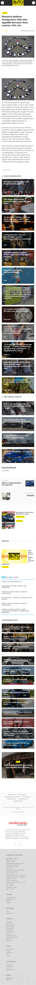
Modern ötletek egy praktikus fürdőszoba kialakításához (14, 604)
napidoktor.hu (10, 930)
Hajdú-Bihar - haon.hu (12, 872)
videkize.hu (9, 939)
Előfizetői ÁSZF (23, 799)
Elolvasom (5, 566)
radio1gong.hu (10, 978)
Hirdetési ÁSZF (11, 799)
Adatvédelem (27, 797)
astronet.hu (9, 921)
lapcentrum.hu (10, 969)
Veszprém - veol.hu (11, 887)
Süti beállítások (18, 801)
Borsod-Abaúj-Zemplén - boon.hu (15, 863)
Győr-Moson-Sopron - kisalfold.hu (15, 870)
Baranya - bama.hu (11, 859)
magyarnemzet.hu (11, 897)
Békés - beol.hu (10, 861)
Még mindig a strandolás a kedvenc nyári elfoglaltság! (14, 586)
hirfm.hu (8, 980)
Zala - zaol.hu (10, 889)
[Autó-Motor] (18, 3)
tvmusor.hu (9, 940)
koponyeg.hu (9, 966)
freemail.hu (9, 964)
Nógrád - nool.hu (10, 878)
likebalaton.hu (10, 928)
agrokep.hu (9, 913)
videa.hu (8, 968)
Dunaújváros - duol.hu (12, 866)
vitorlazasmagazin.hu (12, 937)
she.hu (8, 956)
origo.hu (8, 902)
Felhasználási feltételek (12, 797)
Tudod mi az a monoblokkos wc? (11, 581)
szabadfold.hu (10, 899)
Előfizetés (19, 520)
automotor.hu (9, 923)
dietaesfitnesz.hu (10, 935)
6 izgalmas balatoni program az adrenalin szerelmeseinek (14, 592)
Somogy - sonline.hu (11, 880)
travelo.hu (9, 933)
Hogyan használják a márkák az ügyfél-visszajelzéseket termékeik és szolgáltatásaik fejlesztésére (15, 611)
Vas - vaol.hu (9, 885)
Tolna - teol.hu (10, 884)
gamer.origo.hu (10, 926)
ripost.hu (8, 951)
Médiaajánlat (22, 794)
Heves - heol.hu (10, 873)
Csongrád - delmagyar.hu (13, 865)
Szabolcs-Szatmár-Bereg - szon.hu (15, 882)
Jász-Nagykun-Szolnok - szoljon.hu (16, 875)
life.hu (7, 954)
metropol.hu (9, 952)
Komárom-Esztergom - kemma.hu (15, 877)
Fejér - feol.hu (10, 868)
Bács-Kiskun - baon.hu (12, 858)
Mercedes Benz (6, 169)
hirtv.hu (8, 901)
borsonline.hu (10, 949)
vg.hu (7, 911)
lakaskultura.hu (10, 925)
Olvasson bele (20, 516)
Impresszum (11, 794)
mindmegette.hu (10, 932)
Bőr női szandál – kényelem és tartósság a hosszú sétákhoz (17, 598)
